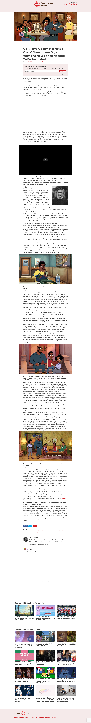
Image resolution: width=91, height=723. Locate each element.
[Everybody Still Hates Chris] (45, 269)
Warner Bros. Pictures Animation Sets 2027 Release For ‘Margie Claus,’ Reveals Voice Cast (24, 663)
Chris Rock (36, 530)
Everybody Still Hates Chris (48, 530)
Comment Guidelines (44, 717)
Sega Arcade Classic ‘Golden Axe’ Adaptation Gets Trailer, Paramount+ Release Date (24, 680)
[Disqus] (45, 562)
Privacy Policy (49, 74)
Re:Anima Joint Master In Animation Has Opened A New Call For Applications (45, 618)
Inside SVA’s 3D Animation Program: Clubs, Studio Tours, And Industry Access (24, 618)
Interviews (27, 45)
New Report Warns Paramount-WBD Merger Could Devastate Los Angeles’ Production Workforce (66, 680)
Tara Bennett (28, 61)
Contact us (55, 717)
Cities (53, 10)
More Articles (41, 537)
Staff (27, 717)
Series (33, 45)
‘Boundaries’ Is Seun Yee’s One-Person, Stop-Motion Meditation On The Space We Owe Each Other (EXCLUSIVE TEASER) (66, 699)
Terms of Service (57, 74)
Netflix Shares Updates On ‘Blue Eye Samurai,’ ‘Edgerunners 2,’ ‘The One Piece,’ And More (66, 663)
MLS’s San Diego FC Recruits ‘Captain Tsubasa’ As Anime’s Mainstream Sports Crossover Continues (23, 699)
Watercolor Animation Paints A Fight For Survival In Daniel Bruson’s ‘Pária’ (44, 663)
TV (31, 10)
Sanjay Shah (60, 530)
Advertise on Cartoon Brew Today (21, 721)
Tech (44, 10)
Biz (49, 10)
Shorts (34, 10)
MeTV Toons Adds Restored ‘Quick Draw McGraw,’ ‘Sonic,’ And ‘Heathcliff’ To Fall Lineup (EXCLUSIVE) (45, 680)
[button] (45, 160)
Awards (39, 10)
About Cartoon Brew (19, 717)
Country (59, 10)
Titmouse (64, 498)
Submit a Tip (34, 717)
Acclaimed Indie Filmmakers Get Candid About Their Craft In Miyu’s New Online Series (66, 644)
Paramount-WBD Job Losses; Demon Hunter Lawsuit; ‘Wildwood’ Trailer (44, 644)
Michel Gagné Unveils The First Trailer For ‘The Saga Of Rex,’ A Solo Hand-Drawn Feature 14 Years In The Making (24, 645)
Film (28, 10)
